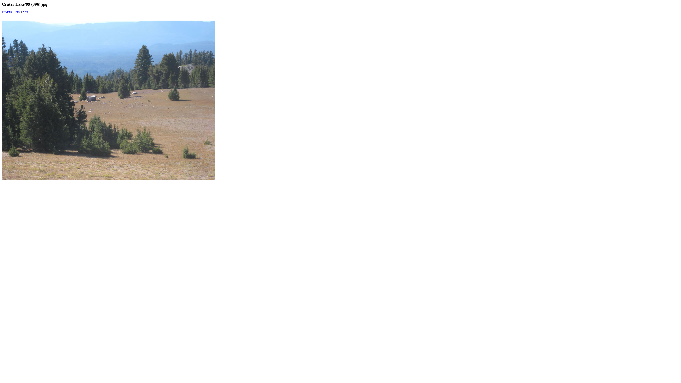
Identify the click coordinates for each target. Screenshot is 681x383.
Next (25, 11)
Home (17, 11)
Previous (7, 11)
